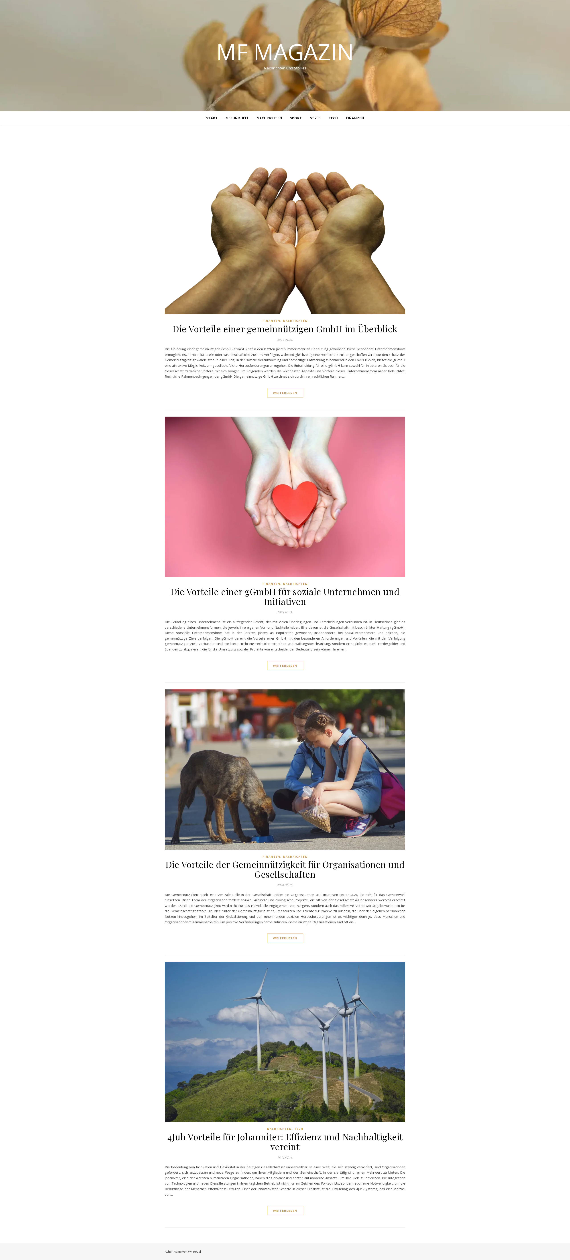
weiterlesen (285, 393)
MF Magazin (285, 52)
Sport (296, 118)
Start (212, 118)
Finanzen (355, 118)
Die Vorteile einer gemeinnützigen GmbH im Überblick (285, 328)
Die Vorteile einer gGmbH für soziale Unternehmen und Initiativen (285, 596)
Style (315, 118)
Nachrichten (269, 118)
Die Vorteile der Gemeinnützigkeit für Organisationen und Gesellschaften (285, 869)
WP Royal (194, 1252)
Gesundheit (237, 118)
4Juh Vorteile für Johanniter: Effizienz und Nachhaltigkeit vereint (285, 1141)
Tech (333, 118)
